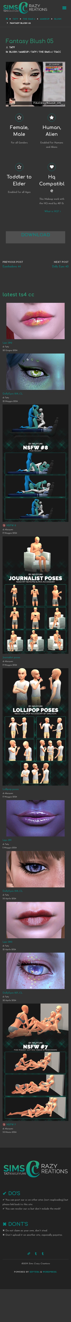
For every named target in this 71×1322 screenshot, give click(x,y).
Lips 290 (7, 942)
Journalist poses (11, 657)
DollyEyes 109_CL (13, 394)
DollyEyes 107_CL (13, 993)
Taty (15, 19)
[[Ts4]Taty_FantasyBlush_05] (35, 63)
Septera (34, 1272)
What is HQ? (51, 211)
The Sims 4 (29, 19)
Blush (57, 19)
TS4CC (57, 52)
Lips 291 (7, 840)
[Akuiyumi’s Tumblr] (36, 1254)
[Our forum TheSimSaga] (28, 1254)
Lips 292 (7, 343)
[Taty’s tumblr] (43, 1254)
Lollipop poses (11, 789)
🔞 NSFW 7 (9, 1125)
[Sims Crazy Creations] (25, 8)
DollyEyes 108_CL (13, 891)
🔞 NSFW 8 (9, 525)
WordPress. (50, 1272)
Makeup (45, 19)
